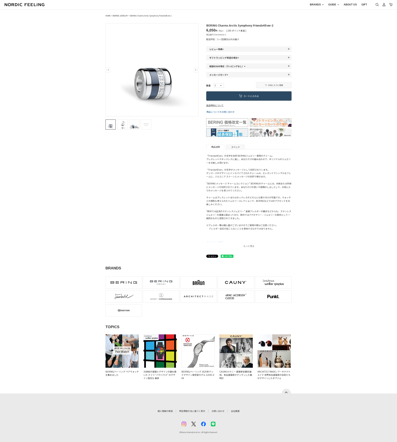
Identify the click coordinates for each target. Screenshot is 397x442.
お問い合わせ (218, 411)
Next (196, 69)
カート (390, 4)
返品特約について (215, 105)
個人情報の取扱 (165, 411)
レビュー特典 (217, 49)
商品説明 (215, 146)
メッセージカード (219, 74)
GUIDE (332, 4)
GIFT (364, 4)
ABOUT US (350, 4)
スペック (235, 147)
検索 (377, 4)
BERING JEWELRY (120, 15)
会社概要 (235, 411)
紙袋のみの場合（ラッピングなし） (227, 66)
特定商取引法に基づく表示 (192, 411)
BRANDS (315, 4)
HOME (108, 15)
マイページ (384, 4)
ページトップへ (286, 391)
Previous (108, 69)
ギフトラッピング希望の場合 (224, 57)
